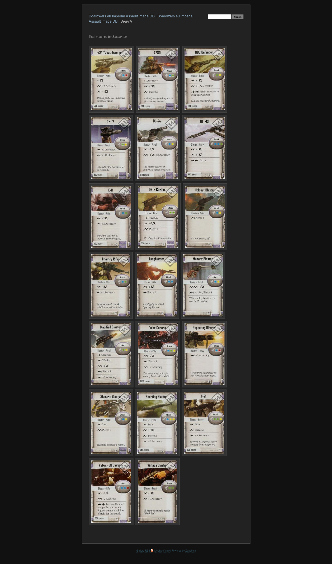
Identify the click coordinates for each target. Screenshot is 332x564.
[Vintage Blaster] (158, 491)
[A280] (158, 79)
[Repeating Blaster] (204, 354)
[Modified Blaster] (111, 354)
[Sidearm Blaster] (111, 422)
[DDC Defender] (204, 79)
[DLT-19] (204, 148)
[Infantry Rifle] (111, 285)
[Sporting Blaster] (157, 422)
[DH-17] (111, 148)
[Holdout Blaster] (205, 216)
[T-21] (204, 422)
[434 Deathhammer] (111, 79)
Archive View (162, 550)
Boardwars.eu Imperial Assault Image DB (122, 16)
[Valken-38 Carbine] (111, 491)
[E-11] (111, 216)
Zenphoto (190, 550)
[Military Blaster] (203, 285)
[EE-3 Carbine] (158, 216)
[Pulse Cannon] (158, 354)
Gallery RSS (143, 550)
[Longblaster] (157, 285)
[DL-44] (157, 148)
